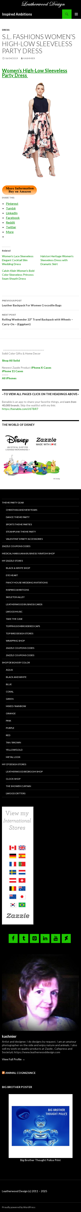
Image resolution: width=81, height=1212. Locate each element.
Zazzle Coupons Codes (16, 546)
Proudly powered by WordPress (18, 1207)
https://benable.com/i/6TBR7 (20, 408)
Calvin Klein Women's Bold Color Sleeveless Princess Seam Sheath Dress (18, 274)
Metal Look (13, 757)
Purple (10, 727)
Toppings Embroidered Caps (23, 626)
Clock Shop (13, 778)
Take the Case (14, 618)
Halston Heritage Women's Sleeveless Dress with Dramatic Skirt (57, 260)
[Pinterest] (34, 938)
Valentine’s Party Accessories (24, 538)
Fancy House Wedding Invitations (27, 582)
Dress (5, 29)
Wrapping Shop (15, 640)
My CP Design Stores (14, 764)
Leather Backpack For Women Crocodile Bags (32, 303)
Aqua (9, 669)
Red (8, 735)
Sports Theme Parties (19, 524)
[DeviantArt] (66, 938)
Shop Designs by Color (16, 662)
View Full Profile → (13, 1059)
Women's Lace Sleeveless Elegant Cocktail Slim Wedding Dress (17, 260)
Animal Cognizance (20, 1072)
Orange (11, 713)
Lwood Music (14, 611)
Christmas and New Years (21, 509)
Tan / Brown (13, 742)
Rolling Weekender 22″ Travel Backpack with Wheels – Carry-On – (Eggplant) (37, 319)
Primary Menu (76, 14)
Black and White (16, 677)
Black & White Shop (18, 568)
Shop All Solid (11, 360)
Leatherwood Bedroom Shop (24, 771)
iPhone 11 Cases (12, 371)
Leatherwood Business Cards (24, 604)
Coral (10, 691)
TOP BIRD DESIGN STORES (19, 633)
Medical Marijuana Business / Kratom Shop (28, 553)
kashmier (29, 58)
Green (10, 698)
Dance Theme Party (17, 517)
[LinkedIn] (45, 938)
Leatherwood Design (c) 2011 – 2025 (24, 1191)
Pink (8, 720)
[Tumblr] (23, 938)
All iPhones (9, 378)
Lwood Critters (15, 793)
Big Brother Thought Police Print (40, 1160)
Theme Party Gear (13, 502)
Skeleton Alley (15, 597)
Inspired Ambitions (17, 14)
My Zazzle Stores (12, 560)
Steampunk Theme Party (21, 531)
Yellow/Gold (14, 749)
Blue (9, 684)
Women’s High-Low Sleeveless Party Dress (34, 73)
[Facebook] (13, 938)
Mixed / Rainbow (16, 706)
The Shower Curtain (18, 786)
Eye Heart (12, 575)
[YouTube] (55, 938)
